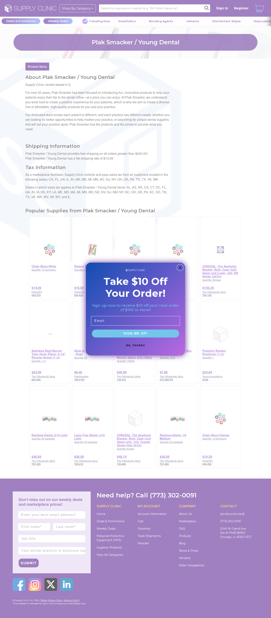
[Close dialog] (180, 268)
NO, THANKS (135, 345)
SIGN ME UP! (136, 333)
